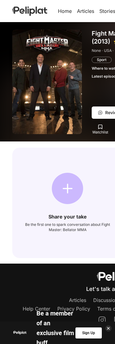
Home (65, 11)
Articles (85, 11)
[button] (67, 188)
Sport (101, 59)
